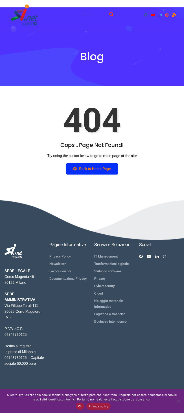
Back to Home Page (94, 169)
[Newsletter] (174, 15)
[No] (178, 401)
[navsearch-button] (111, 15)
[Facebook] (145, 15)
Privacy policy (98, 406)
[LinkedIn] (160, 15)
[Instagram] (167, 15)
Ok (80, 406)
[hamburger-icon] (87, 15)
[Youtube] (153, 15)
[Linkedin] (157, 256)
